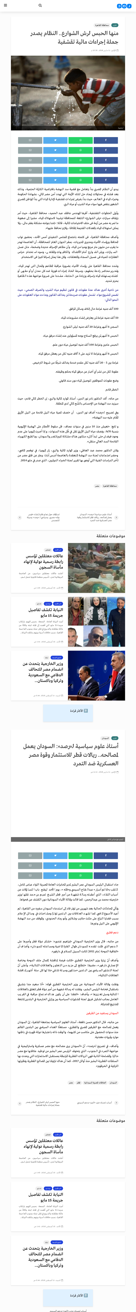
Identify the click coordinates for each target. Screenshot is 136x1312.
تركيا (46, 658)
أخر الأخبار (58, 550)
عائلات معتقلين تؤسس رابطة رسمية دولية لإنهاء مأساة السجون (43, 562)
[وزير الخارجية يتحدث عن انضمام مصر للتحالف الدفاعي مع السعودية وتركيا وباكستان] (96, 675)
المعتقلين (48, 550)
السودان (105, 738)
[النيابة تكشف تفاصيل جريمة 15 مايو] (96, 621)
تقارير (115, 25)
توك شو (48, 604)
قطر (78, 1082)
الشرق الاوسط (56, 658)
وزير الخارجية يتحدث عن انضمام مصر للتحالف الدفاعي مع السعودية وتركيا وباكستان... (43, 672)
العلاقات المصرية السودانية (95, 1082)
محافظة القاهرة (102, 25)
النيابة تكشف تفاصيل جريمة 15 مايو (46, 612)
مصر (97, 486)
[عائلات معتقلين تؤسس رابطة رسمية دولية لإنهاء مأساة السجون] (96, 568)
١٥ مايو (39, 604)
